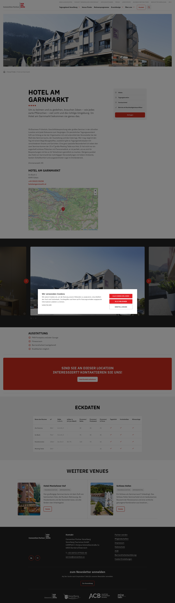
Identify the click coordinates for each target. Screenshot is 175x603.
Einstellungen (121, 307)
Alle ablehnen (121, 301)
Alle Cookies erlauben (121, 296)
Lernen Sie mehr (47, 305)
